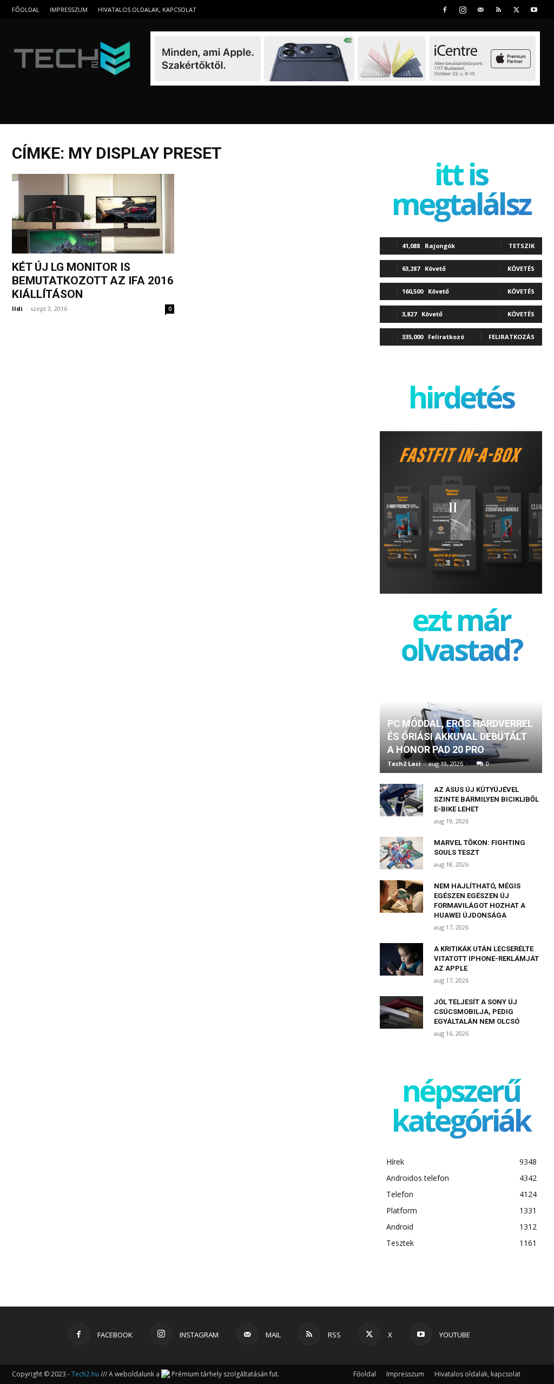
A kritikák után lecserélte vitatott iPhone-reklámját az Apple (486, 958)
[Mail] (480, 9)
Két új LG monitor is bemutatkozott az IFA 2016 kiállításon (93, 281)
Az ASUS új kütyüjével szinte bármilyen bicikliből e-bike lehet (486, 799)
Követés (521, 268)
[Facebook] (445, 9)
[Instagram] (462, 9)
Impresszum (69, 9)
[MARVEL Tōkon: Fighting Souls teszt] (401, 853)
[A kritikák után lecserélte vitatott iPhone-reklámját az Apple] (401, 959)
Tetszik (522, 246)
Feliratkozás (512, 337)
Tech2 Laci (404, 763)
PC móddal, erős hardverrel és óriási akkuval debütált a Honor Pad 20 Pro (460, 736)
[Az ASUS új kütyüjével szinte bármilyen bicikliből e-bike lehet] (401, 800)
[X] (516, 9)
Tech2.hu (85, 1374)
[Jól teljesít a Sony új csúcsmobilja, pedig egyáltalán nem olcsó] (401, 1012)
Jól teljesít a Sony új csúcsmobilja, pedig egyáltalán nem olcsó (476, 1011)
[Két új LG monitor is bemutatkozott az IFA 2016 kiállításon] (93, 214)
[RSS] (498, 9)
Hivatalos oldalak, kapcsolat (147, 9)
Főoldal (25, 9)
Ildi (17, 308)
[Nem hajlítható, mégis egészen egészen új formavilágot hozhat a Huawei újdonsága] (401, 896)
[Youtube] (534, 9)
